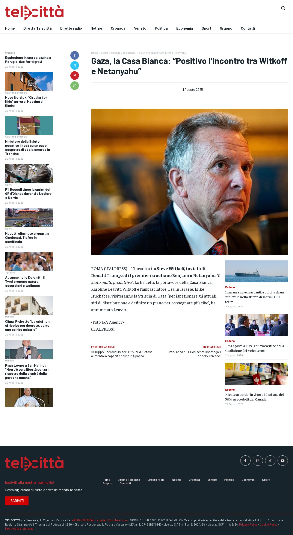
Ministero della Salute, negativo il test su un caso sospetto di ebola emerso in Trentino (27, 147)
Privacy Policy (248, 524)
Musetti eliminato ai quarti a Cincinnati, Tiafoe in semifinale (27, 237)
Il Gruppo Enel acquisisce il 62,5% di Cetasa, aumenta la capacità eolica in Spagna (122, 354)
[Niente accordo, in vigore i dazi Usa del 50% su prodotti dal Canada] (256, 374)
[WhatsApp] (74, 85)
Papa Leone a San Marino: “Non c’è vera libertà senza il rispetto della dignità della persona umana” (27, 371)
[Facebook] (74, 55)
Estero (104, 52)
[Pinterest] (74, 75)
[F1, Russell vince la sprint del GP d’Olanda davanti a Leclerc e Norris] (29, 217)
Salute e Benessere (16, 92)
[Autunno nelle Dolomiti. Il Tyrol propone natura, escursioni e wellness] (29, 305)
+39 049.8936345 (83, 520)
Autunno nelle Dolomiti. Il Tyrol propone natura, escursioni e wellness (25, 281)
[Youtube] (283, 460)
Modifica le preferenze (19, 528)
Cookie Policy (268, 524)
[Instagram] (258, 460)
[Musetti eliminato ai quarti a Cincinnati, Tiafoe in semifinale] (29, 261)
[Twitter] (74, 65)
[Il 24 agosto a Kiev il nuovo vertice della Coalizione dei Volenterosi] (256, 325)
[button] (283, 8)
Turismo (10, 272)
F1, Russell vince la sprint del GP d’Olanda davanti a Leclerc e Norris (28, 193)
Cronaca (10, 52)
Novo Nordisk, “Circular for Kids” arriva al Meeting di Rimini (26, 101)
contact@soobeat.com (112, 520)
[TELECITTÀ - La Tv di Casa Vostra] (110, 13)
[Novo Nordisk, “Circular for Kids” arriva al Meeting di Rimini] (29, 125)
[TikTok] (270, 460)
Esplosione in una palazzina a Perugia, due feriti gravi (28, 59)
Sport (8, 184)
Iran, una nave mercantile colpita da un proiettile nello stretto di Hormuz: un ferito (254, 297)
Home (94, 52)
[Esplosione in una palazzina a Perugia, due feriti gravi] (29, 81)
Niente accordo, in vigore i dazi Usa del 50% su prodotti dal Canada (254, 396)
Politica (9, 316)
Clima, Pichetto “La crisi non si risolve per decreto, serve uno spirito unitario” (27, 325)
